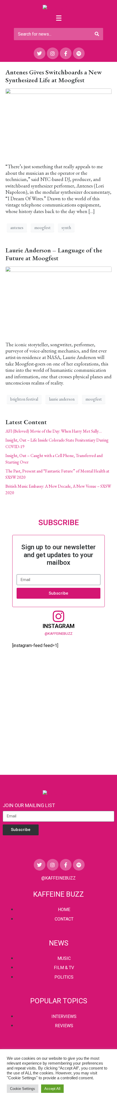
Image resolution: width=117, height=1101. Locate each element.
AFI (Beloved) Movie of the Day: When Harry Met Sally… (53, 431)
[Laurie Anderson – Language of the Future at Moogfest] (58, 301)
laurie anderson (62, 399)
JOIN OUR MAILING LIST (29, 805)
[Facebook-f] (66, 53)
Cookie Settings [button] (22, 1089)
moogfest (42, 227)
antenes (16, 227)
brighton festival (24, 399)
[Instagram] (53, 53)
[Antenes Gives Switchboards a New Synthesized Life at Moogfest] (58, 123)
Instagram (58, 626)
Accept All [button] (52, 1089)
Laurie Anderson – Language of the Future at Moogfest (53, 254)
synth (66, 227)
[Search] (97, 34)
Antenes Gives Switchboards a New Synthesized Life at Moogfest (53, 76)
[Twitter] (39, 53)
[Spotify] (79, 53)
